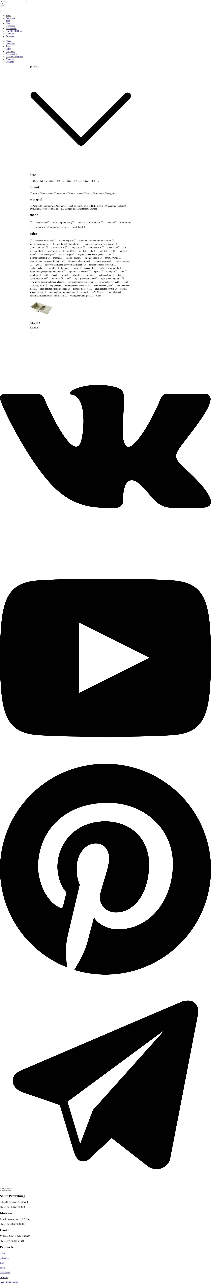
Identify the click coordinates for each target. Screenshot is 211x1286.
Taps (8, 21)
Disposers (10, 26)
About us (10, 33)
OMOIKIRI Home (14, 31)
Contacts (10, 36)
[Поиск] (2, 5)
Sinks (8, 15)
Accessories (11, 28)
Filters (8, 23)
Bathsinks (10, 18)
